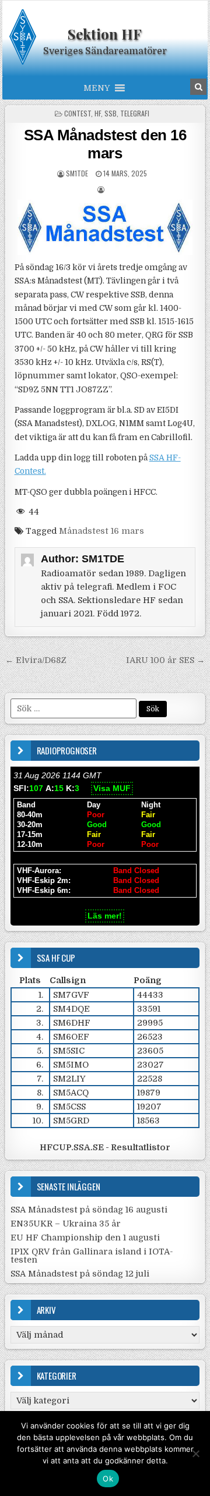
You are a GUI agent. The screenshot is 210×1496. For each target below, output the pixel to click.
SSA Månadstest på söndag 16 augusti (88, 1209)
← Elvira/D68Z (35, 660)
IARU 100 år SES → (165, 660)
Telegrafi (134, 113)
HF (97, 113)
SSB (110, 113)
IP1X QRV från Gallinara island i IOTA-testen (91, 1255)
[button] (96, 88)
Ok (108, 1478)
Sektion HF (105, 33)
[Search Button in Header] (198, 87)
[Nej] (195, 1453)
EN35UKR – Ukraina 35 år (65, 1223)
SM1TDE (77, 173)
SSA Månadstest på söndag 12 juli (79, 1273)
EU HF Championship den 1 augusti (85, 1237)
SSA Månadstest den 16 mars (105, 144)
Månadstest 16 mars (101, 531)
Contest (77, 113)
